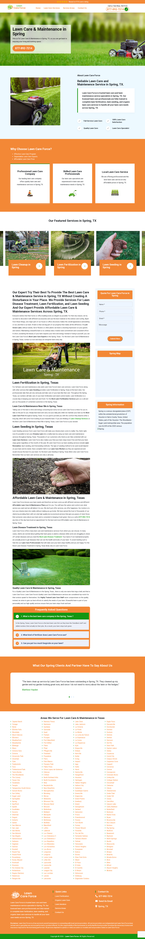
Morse (46, 796)
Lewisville (47, 865)
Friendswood (80, 817)
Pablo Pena (48, 767)
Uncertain (15, 759)
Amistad (110, 849)
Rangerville (16, 879)
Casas (109, 799)
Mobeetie (47, 799)
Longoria (47, 855)
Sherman (15, 815)
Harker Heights (80, 783)
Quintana (47, 727)
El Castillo (78, 868)
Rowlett (15, 849)
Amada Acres (111, 857)
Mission (47, 807)
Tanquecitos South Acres (21, 788)
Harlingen (78, 780)
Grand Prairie (80, 799)
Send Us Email (106, 901)
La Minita (78, 732)
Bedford (110, 831)
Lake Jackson (80, 724)
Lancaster (47, 879)
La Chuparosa (80, 743)
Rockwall (15, 863)
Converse (110, 767)
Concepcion (111, 772)
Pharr (46, 748)
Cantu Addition (112, 807)
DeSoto (109, 735)
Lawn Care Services (52, 8)
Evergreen (79, 849)
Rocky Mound (17, 860)
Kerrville (78, 753)
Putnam (46, 735)
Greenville (78, 793)
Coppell (109, 764)
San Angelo (16, 836)
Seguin (14, 817)
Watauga (15, 746)
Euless (77, 852)
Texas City (16, 780)
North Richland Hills (51, 777)
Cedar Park (111, 793)
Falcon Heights (80, 847)
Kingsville (78, 748)
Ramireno (47, 724)
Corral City (110, 756)
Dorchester (111, 727)
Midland (47, 812)
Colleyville (110, 777)
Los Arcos (47, 849)
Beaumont (110, 833)
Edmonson (79, 873)
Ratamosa (16, 876)
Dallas (109, 751)
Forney (77, 825)
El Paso (78, 863)
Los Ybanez (48, 833)
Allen (108, 863)
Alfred (109, 865)
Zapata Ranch (17, 722)
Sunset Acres (17, 791)
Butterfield (110, 809)
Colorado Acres (112, 775)
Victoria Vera (17, 751)
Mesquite (47, 815)
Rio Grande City (17, 868)
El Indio (78, 865)
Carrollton (110, 801)
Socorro (15, 812)
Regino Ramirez (18, 873)
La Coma (78, 740)
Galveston (78, 812)
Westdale (15, 732)
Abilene (109, 871)
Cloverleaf (110, 783)
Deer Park (110, 746)
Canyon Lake (111, 804)
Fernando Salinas (81, 836)
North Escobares (50, 780)
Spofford (15, 804)
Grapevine (78, 796)
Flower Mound (80, 828)
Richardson (16, 871)
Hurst (77, 769)
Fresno (77, 820)
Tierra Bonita (16, 772)
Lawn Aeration (60, 904)
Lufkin (46, 828)
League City (48, 871)
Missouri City (48, 801)
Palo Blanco (48, 761)
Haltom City (79, 785)
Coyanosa (110, 753)
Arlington (110, 847)
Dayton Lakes (112, 748)
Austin (109, 841)
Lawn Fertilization (62, 896)
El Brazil (78, 871)
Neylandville (48, 785)
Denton (109, 738)
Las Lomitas (48, 873)
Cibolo (109, 788)
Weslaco (15, 738)
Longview (47, 852)
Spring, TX (103, 906)
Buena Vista (111, 815)
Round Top (16, 852)
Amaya (109, 852)
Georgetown (79, 807)
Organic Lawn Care (62, 900)
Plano (46, 746)
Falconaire (79, 844)
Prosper (47, 738)
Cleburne (110, 785)
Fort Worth (79, 823)
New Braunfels (49, 788)
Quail (45, 732)
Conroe (109, 769)
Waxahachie (16, 743)
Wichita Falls (17, 730)
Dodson (109, 732)
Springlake (16, 799)
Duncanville (111, 724)
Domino (109, 730)
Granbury (78, 801)
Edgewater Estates (82, 879)
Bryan (109, 817)
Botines (109, 825)
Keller (77, 756)
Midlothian (47, 809)
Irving (77, 759)
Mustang (47, 793)
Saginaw (15, 844)
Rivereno (15, 865)
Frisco (77, 815)
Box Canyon (111, 823)
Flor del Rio (79, 833)
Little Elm (47, 860)
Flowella (78, 831)
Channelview (111, 791)
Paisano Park (48, 764)
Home (38, 8)
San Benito (16, 831)
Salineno (15, 841)
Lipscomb (47, 863)
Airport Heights (112, 868)
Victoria (15, 753)
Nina (45, 783)
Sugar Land (16, 796)
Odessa (46, 772)
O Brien (46, 775)
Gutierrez (78, 788)
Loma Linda (48, 857)
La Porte (78, 730)
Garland (78, 809)
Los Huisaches (49, 847)
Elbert (77, 860)
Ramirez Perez (49, 722)
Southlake (15, 809)
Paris (46, 759)
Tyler (14, 761)
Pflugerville (48, 751)
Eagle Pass (111, 722)
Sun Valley (16, 793)
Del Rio (109, 743)
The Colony (16, 777)
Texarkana (16, 783)
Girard (77, 804)
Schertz (15, 820)
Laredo (46, 876)
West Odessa (17, 735)
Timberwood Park (18, 769)
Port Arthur (48, 743)
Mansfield (47, 825)
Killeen (77, 751)
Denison (110, 740)
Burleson (110, 812)
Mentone (47, 817)
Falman (77, 841)
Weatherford (16, 740)
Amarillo (110, 855)
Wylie (14, 727)
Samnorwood (17, 839)
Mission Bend (49, 804)
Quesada (47, 730)
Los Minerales (49, 844)
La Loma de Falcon (82, 735)
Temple (15, 785)
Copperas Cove (112, 761)
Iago (76, 764)
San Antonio (16, 833)
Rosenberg (16, 857)
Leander (47, 868)
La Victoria (79, 727)
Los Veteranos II (50, 836)
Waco (14, 748)
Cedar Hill (110, 796)
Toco (14, 767)
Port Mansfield (49, 740)
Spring (14, 801)
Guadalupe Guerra (81, 791)
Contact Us (82, 8)
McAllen (47, 823)
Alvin (108, 860)
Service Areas (69, 8)
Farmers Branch (81, 839)
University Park (17, 756)
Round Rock (16, 855)
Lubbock (47, 831)
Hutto (77, 767)
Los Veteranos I (50, 839)
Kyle (76, 746)
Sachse (15, 847)
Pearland (47, 753)
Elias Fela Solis (81, 857)
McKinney (47, 820)
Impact (77, 761)
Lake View (79, 722)
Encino (77, 855)
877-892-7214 (115, 9)
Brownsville (111, 820)
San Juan (15, 828)
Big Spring (110, 828)
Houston (78, 777)
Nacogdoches (49, 791)
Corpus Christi (112, 759)
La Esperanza (80, 738)
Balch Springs (112, 839)
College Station (112, 780)
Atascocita (110, 844)
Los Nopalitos (49, 841)
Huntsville (78, 772)
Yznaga (15, 724)
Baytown (110, 836)
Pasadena (47, 756)
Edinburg (78, 876)
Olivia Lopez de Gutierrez (53, 769)
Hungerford (79, 775)
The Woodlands (18, 775)
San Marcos (16, 825)
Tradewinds (16, 764)
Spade (14, 807)
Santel (14, 823)
